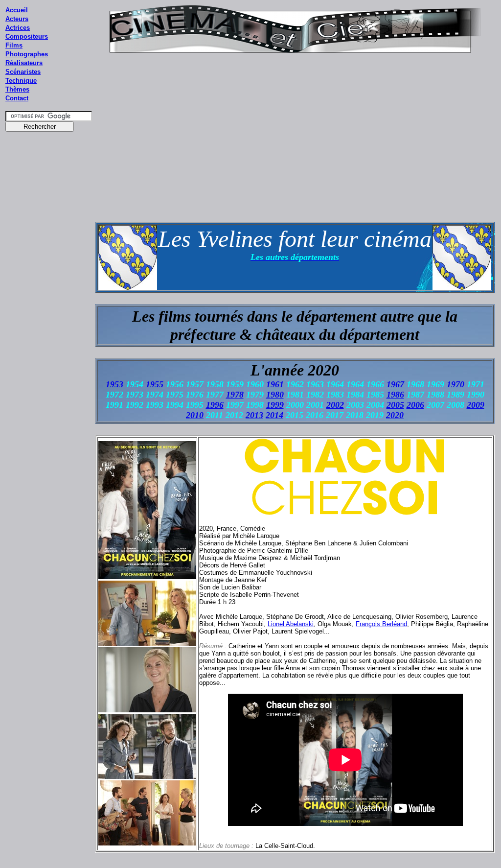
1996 (215, 405)
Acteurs (16, 19)
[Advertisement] (49, 322)
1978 (235, 394)
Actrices (17, 27)
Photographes (26, 54)
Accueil (16, 10)
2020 (395, 415)
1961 (275, 384)
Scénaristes (23, 71)
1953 (114, 384)
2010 (195, 415)
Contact (16, 98)
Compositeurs (26, 36)
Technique (21, 80)
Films (14, 45)
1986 (395, 394)
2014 (274, 415)
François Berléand (381, 624)
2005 (395, 405)
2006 (415, 405)
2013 (254, 415)
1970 (455, 384)
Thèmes (17, 89)
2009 (475, 405)
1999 (275, 405)
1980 (275, 394)
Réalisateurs (24, 63)
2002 (335, 405)
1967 (395, 384)
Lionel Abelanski (291, 624)
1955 (154, 384)
